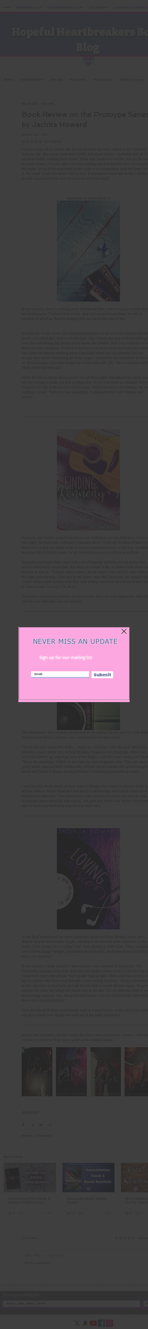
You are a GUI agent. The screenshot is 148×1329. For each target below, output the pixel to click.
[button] (124, 631)
